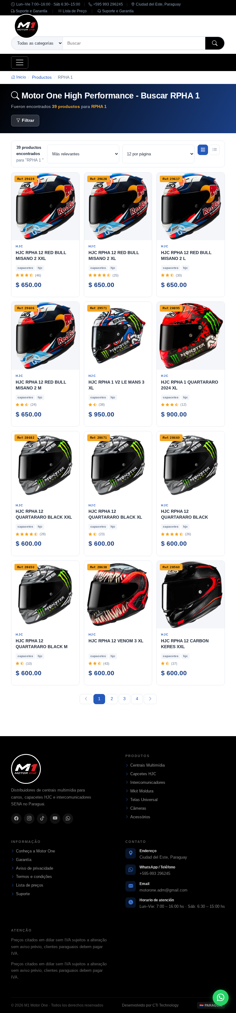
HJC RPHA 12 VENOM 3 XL (116, 640)
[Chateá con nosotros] (221, 998)
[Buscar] (214, 43)
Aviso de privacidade (34, 868)
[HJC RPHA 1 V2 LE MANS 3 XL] (118, 336)
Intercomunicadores (147, 782)
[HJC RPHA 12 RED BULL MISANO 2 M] (45, 336)
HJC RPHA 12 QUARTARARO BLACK (184, 514)
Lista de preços (29, 885)
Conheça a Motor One (35, 851)
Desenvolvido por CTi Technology (150, 1005)
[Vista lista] (214, 150)
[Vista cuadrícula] (203, 150)
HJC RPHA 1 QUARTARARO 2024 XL (189, 385)
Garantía (23, 859)
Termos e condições (34, 876)
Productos (42, 77)
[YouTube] (55, 818)
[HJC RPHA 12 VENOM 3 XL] (118, 595)
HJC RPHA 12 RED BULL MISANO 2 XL (113, 255)
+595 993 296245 (107, 4)
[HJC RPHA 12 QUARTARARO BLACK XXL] (45, 465)
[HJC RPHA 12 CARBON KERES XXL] (191, 595)
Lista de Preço (74, 11)
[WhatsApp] (68, 818)
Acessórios (140, 817)
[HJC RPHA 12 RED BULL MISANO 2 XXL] (45, 207)
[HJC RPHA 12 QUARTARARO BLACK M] (45, 595)
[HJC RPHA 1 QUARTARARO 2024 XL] (191, 336)
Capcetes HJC (143, 774)
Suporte (23, 893)
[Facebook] (16, 818)
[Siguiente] (150, 699)
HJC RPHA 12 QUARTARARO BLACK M (42, 643)
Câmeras (138, 808)
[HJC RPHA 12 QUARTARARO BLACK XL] (118, 465)
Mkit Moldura (141, 791)
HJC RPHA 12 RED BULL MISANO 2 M (41, 385)
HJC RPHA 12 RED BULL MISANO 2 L (186, 255)
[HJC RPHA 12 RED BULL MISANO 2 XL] (118, 207)
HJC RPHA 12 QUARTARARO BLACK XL (115, 514)
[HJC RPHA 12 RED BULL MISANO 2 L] (191, 207)
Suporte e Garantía (31, 11)
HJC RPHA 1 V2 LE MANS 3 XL (116, 385)
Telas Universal (144, 799)
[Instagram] (29, 818)
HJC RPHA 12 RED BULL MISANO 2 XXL (41, 255)
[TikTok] (42, 818)
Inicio (20, 77)
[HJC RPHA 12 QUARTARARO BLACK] (191, 465)
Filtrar (28, 120)
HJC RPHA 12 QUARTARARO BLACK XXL (44, 514)
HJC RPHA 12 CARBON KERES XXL (185, 643)
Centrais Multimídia (147, 765)
